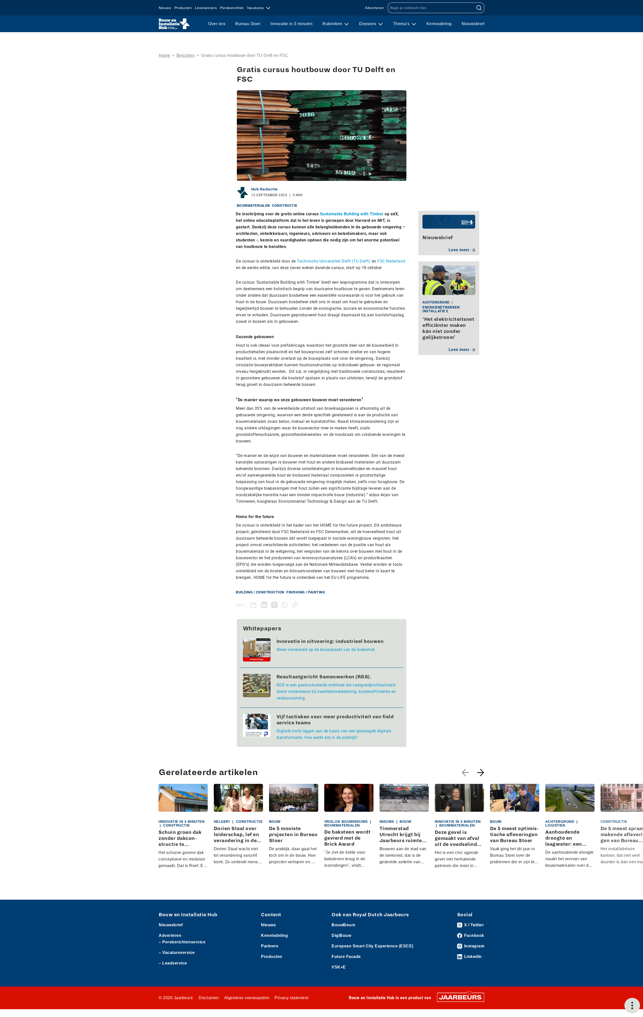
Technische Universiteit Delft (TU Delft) (333, 261)
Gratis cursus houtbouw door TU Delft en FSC (244, 55)
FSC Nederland (391, 261)
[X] (275, 604)
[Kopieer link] (296, 604)
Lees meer (459, 250)
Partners (269, 946)
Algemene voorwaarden (247, 998)
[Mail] (254, 605)
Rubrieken (333, 24)
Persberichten (232, 8)
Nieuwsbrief (473, 24)
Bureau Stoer (247, 24)
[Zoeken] (479, 8)
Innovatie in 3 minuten (291, 24)
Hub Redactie (264, 189)
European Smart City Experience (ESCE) (372, 946)
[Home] (174, 24)
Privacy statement (291, 998)
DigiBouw (341, 935)
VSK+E (339, 967)
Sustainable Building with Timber (352, 214)
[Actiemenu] (632, 1005)
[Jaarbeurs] (460, 996)
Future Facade (346, 956)
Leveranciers (206, 8)
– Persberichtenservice (182, 942)
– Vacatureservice (177, 952)
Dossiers (368, 24)
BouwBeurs (343, 925)
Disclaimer (209, 998)
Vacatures (256, 8)
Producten (183, 8)
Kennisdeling (439, 24)
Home (164, 55)
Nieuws (165, 8)
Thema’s (402, 24)
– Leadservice (173, 963)
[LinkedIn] (265, 604)
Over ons (216, 24)
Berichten (186, 55)
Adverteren (374, 8)
